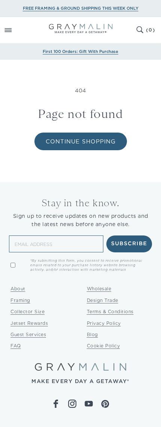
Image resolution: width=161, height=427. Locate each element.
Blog (92, 334)
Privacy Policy (104, 323)
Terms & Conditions (110, 311)
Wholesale (99, 288)
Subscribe (129, 244)
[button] (16, 30)
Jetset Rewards (29, 323)
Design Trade (102, 300)
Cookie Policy (103, 346)
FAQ (15, 346)
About (17, 288)
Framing (20, 300)
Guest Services (28, 334)
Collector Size (27, 311)
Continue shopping (81, 141)
